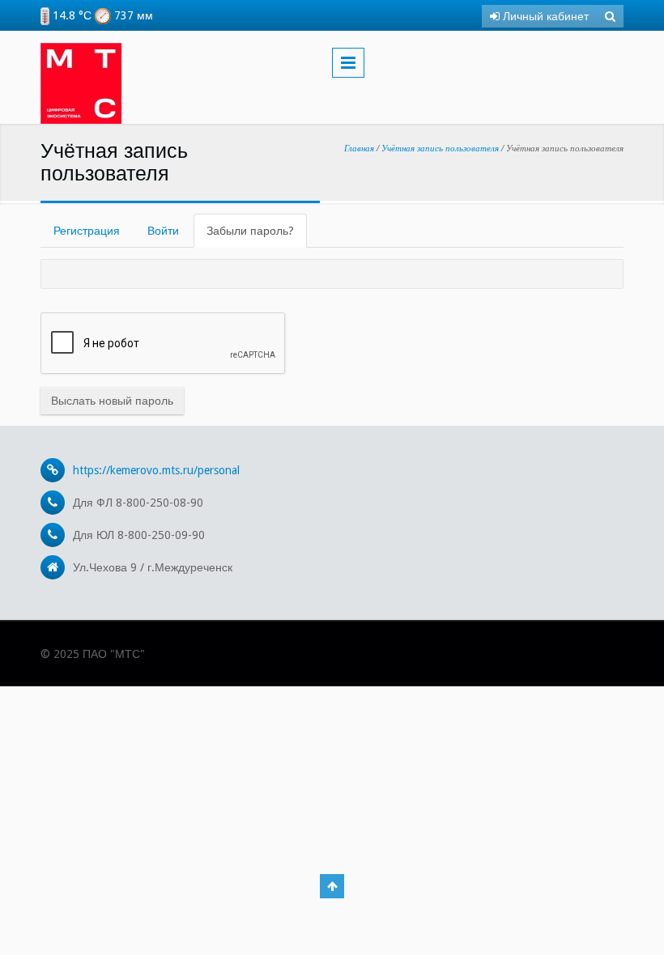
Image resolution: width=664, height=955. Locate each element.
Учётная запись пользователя (440, 148)
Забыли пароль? (256, 236)
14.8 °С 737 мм (101, 15)
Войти (163, 230)
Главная (359, 148)
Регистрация (86, 230)
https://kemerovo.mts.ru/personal (156, 470)
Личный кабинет (544, 16)
